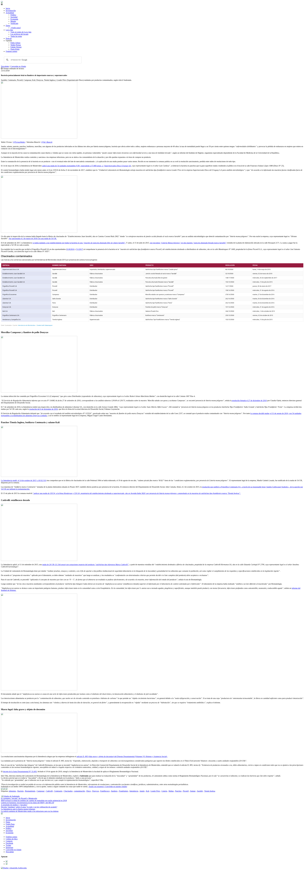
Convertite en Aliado (18, 66)
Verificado (14, 23)
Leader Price (155, 791)
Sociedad (13, 17)
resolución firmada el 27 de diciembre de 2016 (249, 401)
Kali (147, 791)
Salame (193, 791)
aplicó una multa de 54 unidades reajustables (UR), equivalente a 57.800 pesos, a (72, 166)
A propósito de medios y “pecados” (14, 805)
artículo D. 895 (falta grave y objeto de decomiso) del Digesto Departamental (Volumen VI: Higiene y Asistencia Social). (122, 756)
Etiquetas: (5, 791)
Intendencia (134, 791)
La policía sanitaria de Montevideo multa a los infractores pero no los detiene (29, 811)
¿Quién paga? (15, 28)
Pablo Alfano (15, 43)
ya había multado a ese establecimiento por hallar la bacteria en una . (79, 243)
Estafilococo (105, 791)
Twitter (8, 845)
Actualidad (10, 13)
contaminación (79, 791)
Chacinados (68, 791)
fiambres (114, 791)
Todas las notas (16, 36)
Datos (8, 26)
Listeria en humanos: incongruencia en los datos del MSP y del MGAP (27, 803)
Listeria (164, 791)
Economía (14, 19)
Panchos (178, 791)
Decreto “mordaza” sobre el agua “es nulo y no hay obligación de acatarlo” (29, 807)
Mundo (13, 21)
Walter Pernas (15, 45)
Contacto (9, 841)
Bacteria (20, 791)
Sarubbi (200, 791)
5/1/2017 (79, 249)
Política (13, 15)
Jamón (142, 791)
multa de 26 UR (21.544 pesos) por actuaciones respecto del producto (85, 565)
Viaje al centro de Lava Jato (20, 32)
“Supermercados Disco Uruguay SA (117, 166)
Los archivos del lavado (19, 34)
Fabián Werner (16, 47)
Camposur (40, 791)
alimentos (12, 791)
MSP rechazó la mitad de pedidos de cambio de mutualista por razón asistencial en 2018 (34, 800)
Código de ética (12, 839)
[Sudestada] (2, 2)
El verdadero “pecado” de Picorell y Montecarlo (19, 798)
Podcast (9, 38)
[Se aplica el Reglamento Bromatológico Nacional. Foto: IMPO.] (7, 789)
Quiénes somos (11, 51)
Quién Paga (10, 824)
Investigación (11, 11)
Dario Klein (14, 49)
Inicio (8, 8)
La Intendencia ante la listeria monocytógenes (18, 809)
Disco (88, 791)
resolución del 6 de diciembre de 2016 (43, 409)
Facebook (9, 843)
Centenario (58, 791)
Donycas (95, 791)
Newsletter (5, 66)
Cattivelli (49, 791)
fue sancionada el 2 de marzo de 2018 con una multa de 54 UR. (33, 239)
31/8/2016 (70, 249)
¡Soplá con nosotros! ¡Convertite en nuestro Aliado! (107, 787)
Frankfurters (123, 791)
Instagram (9, 847)
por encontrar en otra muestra (188, 243)
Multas (171, 791)
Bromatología (30, 791)
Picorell (186, 791)
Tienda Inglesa (209, 791)
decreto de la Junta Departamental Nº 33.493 (20, 772)
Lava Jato (9, 30)
